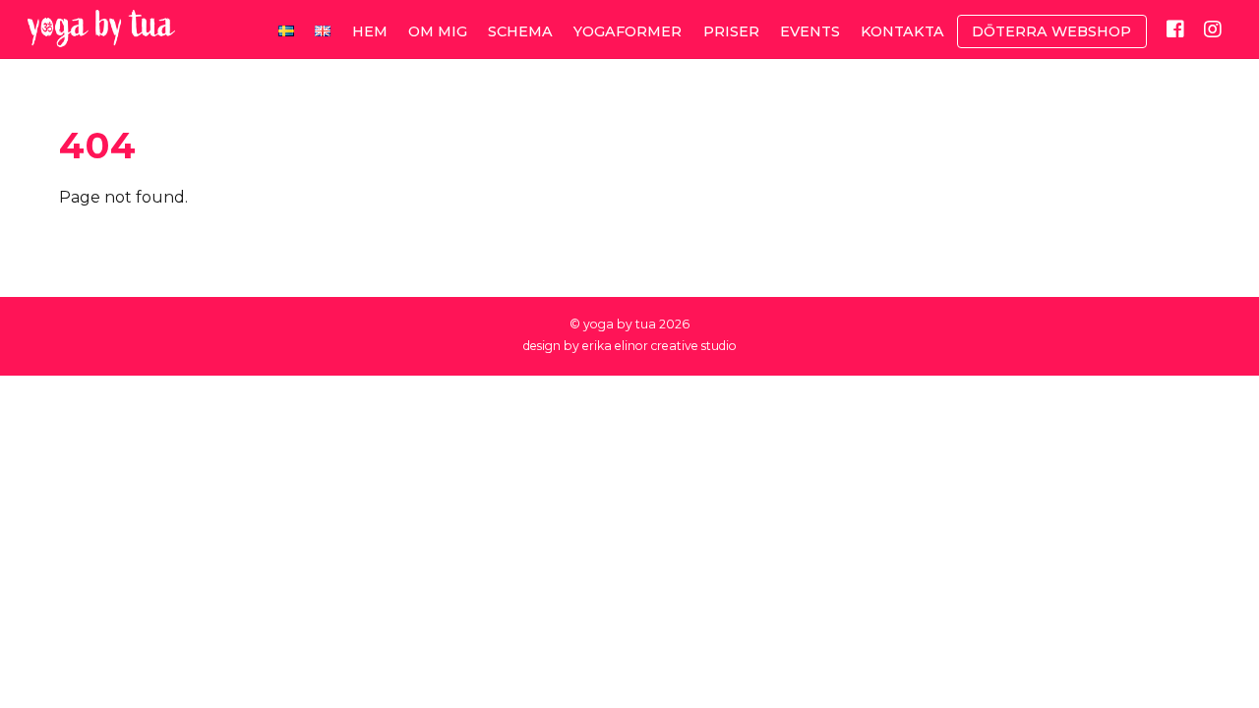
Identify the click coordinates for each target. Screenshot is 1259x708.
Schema (520, 31)
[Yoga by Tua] (101, 37)
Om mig (437, 31)
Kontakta (902, 31)
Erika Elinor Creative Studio (659, 345)
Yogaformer (627, 31)
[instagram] (1213, 28)
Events (810, 31)
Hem (370, 31)
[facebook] (1175, 28)
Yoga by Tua (619, 324)
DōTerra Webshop (1051, 31)
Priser (731, 31)
